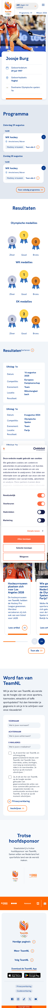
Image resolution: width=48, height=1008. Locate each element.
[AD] (38, 903)
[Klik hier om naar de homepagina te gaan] (8, 8)
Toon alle (35, 650)
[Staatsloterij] (4, 903)
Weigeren (24, 556)
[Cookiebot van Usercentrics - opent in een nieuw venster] (34, 449)
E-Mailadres (14, 742)
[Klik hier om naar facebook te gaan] (12, 999)
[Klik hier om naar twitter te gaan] (30, 999)
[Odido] (14, 903)
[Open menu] (43, 5)
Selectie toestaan (24, 548)
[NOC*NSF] (45, 903)
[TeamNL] (15, 875)
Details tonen (33, 531)
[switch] (41, 504)
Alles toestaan (24, 539)
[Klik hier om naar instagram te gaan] (18, 999)
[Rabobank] (27, 903)
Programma (24, 13)
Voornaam (14, 721)
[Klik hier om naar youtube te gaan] (36, 999)
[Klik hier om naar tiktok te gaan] (24, 999)
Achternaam (15, 731)
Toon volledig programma (29, 190)
